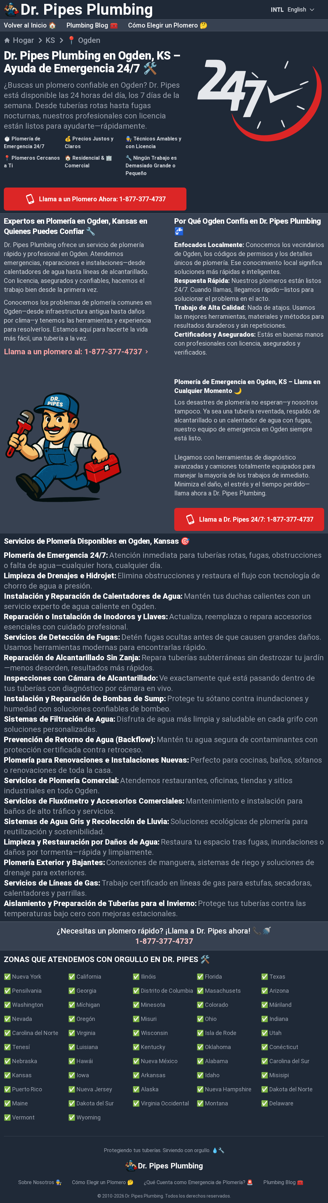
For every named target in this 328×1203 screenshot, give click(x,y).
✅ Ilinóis (144, 976)
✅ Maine (16, 1103)
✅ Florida (209, 976)
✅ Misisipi (275, 1075)
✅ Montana (212, 1103)
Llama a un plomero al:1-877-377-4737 (73, 351)
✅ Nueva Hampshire (224, 1089)
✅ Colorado (212, 1004)
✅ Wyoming (84, 1117)
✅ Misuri (145, 1018)
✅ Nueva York (22, 976)
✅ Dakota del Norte (287, 1089)
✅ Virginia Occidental (161, 1103)
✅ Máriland (276, 1004)
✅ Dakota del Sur (91, 1103)
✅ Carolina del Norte (31, 1033)
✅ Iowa (78, 1075)
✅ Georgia (82, 990)
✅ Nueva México (155, 1061)
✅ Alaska (146, 1089)
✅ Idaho (208, 1075)
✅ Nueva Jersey (90, 1089)
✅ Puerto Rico (23, 1089)
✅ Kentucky (149, 1047)
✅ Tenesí (17, 1047)
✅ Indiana (274, 1018)
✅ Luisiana (83, 1047)
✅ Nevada (18, 1018)
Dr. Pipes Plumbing (144, 1196)
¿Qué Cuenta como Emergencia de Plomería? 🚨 (198, 1182)
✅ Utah (271, 1033)
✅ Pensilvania (23, 990)
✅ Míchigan (84, 1004)
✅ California (84, 976)
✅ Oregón (81, 1018)
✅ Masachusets (219, 990)
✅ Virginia (81, 1033)
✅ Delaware (277, 1103)
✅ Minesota (149, 1004)
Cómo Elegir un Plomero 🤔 (168, 25)
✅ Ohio (207, 1018)
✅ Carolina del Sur (285, 1061)
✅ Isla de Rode (216, 1033)
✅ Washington (23, 1004)
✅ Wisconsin (150, 1033)
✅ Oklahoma (214, 1047)
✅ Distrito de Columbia (163, 990)
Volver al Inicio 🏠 (30, 25)
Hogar (23, 40)
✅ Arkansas (149, 1075)
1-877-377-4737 (164, 941)
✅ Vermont (19, 1117)
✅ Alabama (212, 1061)
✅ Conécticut (279, 1047)
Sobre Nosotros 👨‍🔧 (40, 1182)
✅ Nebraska (20, 1061)
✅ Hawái (80, 1061)
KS (50, 40)
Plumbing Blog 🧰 (92, 25)
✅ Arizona (275, 990)
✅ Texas (273, 976)
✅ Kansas (18, 1075)
